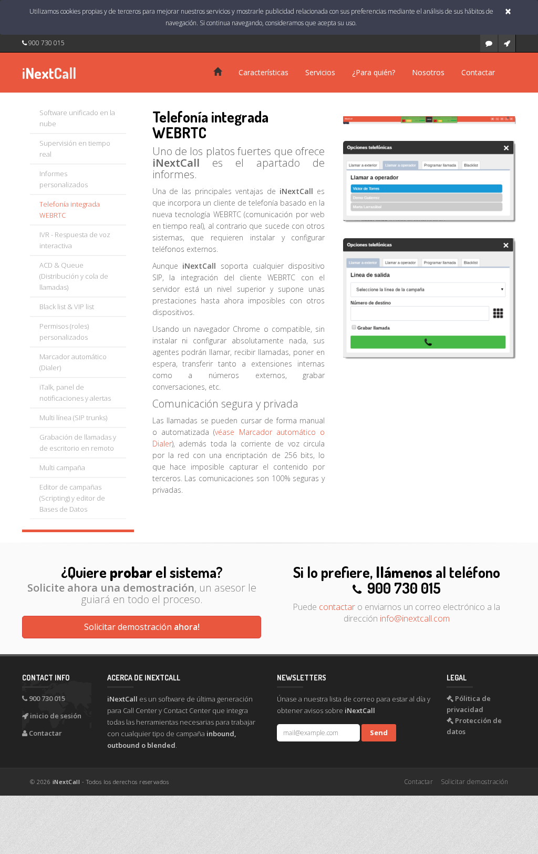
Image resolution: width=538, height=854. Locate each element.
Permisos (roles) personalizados (64, 331)
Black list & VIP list (66, 306)
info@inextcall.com (415, 618)
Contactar (478, 72)
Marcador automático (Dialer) (73, 362)
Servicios (320, 72)
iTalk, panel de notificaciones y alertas (75, 392)
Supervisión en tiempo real (74, 148)
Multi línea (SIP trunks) (73, 417)
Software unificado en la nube (77, 118)
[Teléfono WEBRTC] (429, 119)
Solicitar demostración (142, 627)
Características (263, 72)
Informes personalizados (63, 179)
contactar (337, 607)
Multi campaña (62, 467)
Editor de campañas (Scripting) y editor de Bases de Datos (72, 498)
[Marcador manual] (429, 297)
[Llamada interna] (429, 181)
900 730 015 (46, 42)
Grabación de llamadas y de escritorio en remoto (77, 442)
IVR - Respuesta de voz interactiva (74, 240)
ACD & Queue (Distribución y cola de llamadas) (73, 276)
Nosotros (428, 72)
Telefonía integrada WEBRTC (69, 209)
